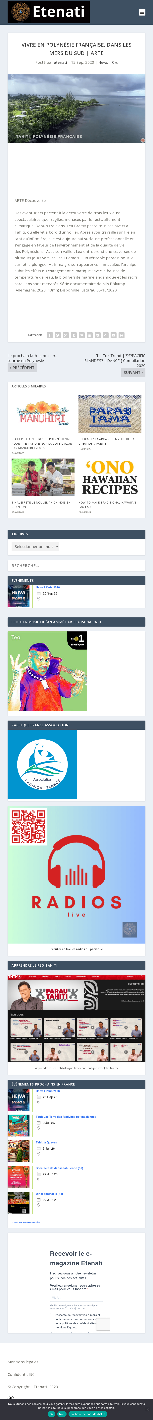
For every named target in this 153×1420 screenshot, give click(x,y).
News (103, 62)
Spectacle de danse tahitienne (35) (59, 1168)
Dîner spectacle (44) (49, 1194)
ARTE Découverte (30, 200)
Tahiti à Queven (46, 1142)
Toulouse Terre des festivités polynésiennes (66, 1117)
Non (62, 1414)
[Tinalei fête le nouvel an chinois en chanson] (43, 477)
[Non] (147, 1409)
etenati (60, 62)
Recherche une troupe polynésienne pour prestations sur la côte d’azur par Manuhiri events (42, 443)
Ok (51, 1414)
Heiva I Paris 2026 (48, 587)
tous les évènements (26, 1222)
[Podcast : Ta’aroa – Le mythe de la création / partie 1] (109, 414)
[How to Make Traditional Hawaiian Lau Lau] (109, 477)
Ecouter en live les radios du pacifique (76, 949)
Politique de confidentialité (88, 1414)
